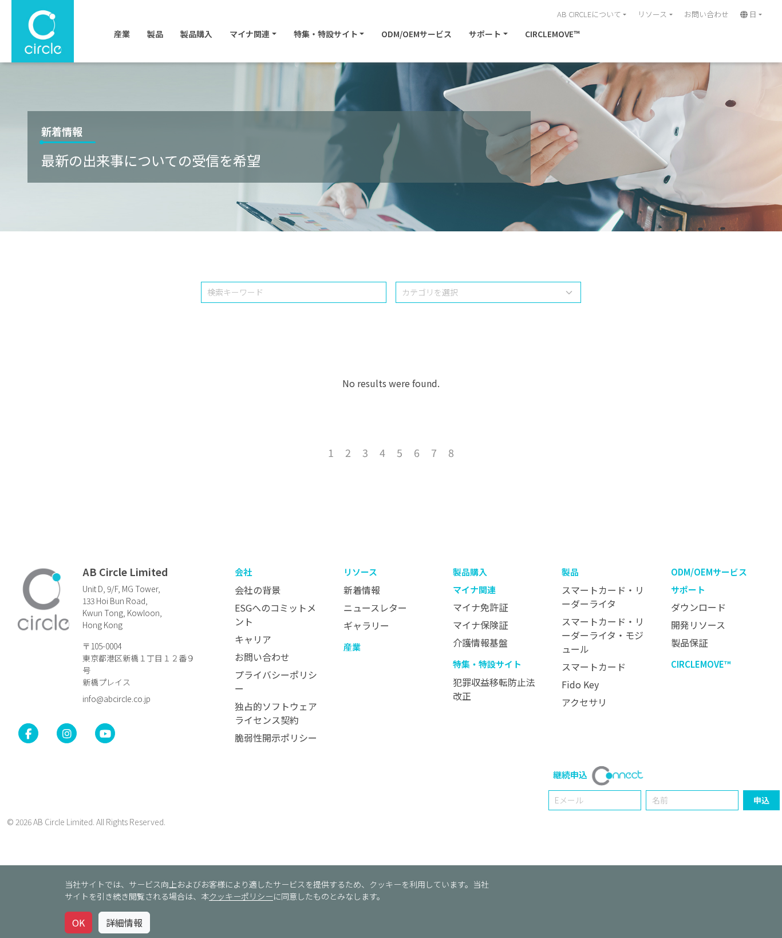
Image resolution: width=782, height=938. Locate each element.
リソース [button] (652, 14)
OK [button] (78, 922)
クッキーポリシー (241, 896)
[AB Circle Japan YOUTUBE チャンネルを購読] (105, 733)
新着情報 (61, 131)
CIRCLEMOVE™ (552, 34)
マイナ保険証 (480, 625)
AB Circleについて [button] (589, 14)
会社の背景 (258, 590)
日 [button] (752, 14)
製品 (155, 34)
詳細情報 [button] (124, 922)
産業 (122, 34)
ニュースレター (375, 607)
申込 (761, 800)
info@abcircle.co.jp (116, 698)
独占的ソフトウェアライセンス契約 (276, 713)
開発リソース (698, 625)
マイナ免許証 (480, 607)
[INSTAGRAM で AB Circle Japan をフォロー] (67, 733)
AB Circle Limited (125, 571)
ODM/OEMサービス (416, 34)
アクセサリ (584, 702)
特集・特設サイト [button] (326, 34)
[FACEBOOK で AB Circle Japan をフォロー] (28, 733)
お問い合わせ (706, 14)
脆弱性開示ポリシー (276, 737)
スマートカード (594, 666)
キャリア (253, 639)
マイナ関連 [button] (250, 34)
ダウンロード (698, 607)
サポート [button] (485, 34)
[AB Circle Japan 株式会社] (43, 599)
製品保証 (689, 642)
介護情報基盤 (480, 642)
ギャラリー (366, 625)
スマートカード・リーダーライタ (603, 596)
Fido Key (580, 684)
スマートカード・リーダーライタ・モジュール (603, 635)
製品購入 (196, 34)
